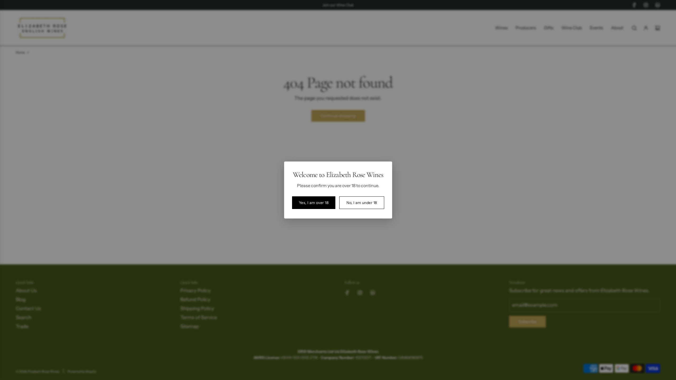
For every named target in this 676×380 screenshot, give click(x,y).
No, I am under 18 (361, 202)
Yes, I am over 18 (314, 202)
